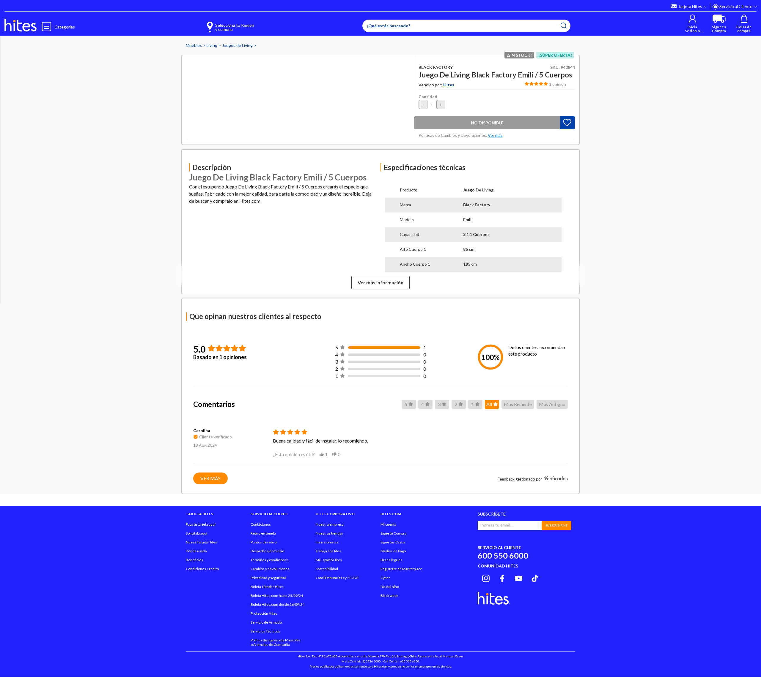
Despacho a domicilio (267, 551)
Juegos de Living (238, 45)
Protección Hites (264, 613)
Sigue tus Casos (392, 542)
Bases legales (391, 560)
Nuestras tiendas (329, 533)
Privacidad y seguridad (268, 577)
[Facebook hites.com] (502, 577)
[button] (692, 24)
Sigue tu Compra (393, 533)
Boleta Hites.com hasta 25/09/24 (277, 595)
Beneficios (194, 560)
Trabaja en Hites (328, 551)
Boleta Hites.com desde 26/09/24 (277, 604)
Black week (389, 595)
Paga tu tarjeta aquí (201, 524)
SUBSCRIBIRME (556, 525)
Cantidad (428, 96)
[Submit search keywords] (564, 25)
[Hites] (20, 25)
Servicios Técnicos (265, 631)
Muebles (194, 45)
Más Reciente (518, 404)
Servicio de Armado (266, 622)
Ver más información (380, 282)
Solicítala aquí (196, 533)
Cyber (385, 577)
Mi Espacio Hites (329, 560)
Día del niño (389, 586)
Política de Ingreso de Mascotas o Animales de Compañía (276, 642)
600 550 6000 (503, 555)
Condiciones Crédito (202, 569)
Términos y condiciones (270, 560)
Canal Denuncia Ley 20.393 (337, 577)
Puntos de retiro (263, 542)
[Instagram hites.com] (486, 577)
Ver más (210, 478)
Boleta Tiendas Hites (267, 586)
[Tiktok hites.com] (535, 577)
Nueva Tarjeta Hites (201, 542)
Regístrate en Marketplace (401, 569)
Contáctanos (261, 524)
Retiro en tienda (263, 533)
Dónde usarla (196, 551)
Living (212, 45)
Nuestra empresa (330, 524)
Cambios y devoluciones (270, 569)
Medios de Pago (393, 551)
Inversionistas (327, 542)
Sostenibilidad (327, 569)
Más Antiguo (552, 404)
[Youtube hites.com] (518, 577)
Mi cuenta (388, 524)
